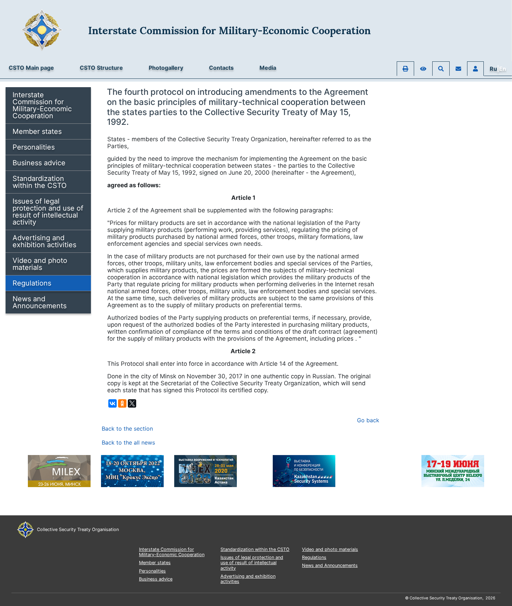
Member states (37, 131)
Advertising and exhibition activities (44, 241)
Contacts (221, 67)
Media (267, 67)
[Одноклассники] (122, 403)
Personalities (34, 147)
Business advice (39, 163)
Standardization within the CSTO (40, 182)
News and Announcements (40, 302)
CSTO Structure (101, 67)
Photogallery (166, 67)
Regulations (32, 283)
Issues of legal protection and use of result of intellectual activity (48, 211)
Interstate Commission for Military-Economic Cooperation (42, 105)
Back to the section (127, 428)
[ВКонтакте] (112, 403)
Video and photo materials (40, 264)
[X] (132, 403)
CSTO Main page (31, 67)
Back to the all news (128, 442)
